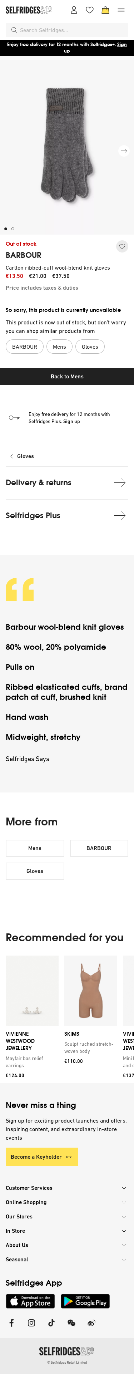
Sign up (71, 421)
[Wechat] (71, 1327)
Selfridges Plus (33, 515)
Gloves (25, 456)
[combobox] (72, 30)
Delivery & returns (38, 482)
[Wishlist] (90, 10)
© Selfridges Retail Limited (67, 1362)
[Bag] (105, 10)
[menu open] (121, 10)
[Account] (74, 10)
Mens (34, 848)
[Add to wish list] (122, 246)
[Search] (14, 30)
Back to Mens (67, 376)
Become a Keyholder (36, 1156)
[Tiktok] (51, 1327)
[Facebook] (11, 1327)
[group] (67, 1019)
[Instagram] (31, 1327)
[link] (31, 1062)
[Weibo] (91, 1327)
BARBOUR (23, 255)
